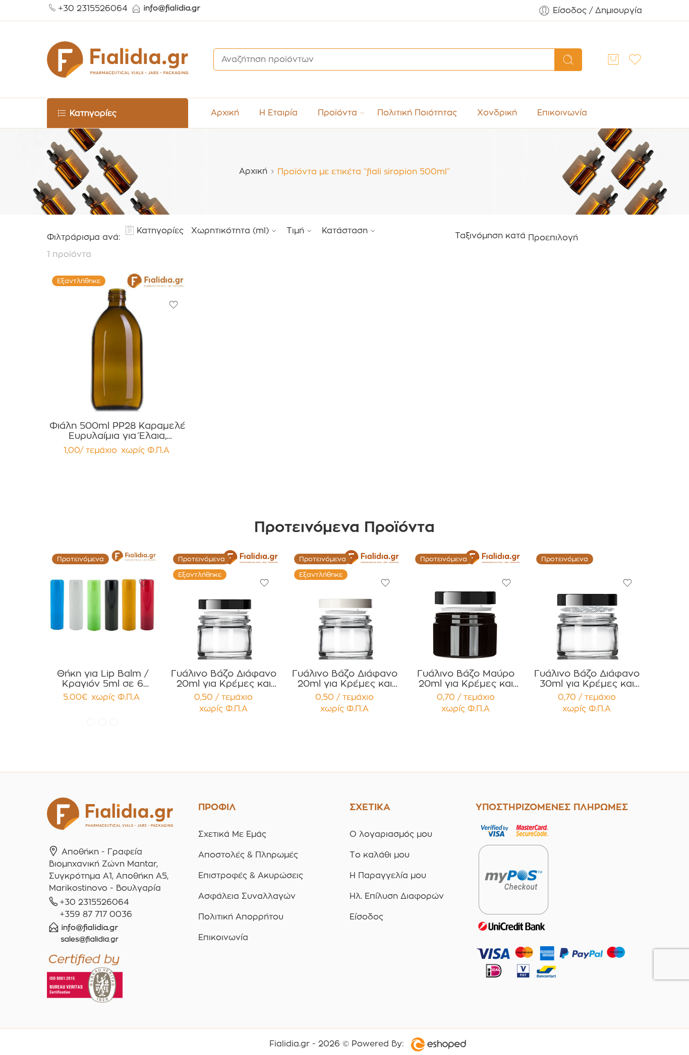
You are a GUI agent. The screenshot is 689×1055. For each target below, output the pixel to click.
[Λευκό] (102, 722)
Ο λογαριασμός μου (391, 834)
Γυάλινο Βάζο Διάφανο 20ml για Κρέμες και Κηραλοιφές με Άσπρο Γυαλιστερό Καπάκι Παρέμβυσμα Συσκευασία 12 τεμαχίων (344, 679)
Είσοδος (366, 916)
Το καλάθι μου (380, 854)
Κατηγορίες (160, 230)
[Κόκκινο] (90, 722)
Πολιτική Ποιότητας (417, 112)
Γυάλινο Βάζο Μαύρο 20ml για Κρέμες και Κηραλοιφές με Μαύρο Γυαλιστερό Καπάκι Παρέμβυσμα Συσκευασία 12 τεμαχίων (466, 679)
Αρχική (225, 112)
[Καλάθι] (613, 59)
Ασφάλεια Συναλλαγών (247, 896)
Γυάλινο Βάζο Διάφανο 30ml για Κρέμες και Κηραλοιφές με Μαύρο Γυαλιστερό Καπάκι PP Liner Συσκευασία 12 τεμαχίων (587, 679)
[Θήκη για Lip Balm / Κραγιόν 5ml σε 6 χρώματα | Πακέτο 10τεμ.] (102, 604)
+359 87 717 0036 (96, 914)
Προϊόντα (337, 112)
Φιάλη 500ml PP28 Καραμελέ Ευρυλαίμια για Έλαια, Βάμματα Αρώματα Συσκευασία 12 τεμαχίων (117, 431)
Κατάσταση (345, 230)
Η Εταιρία (278, 112)
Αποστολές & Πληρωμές (248, 854)
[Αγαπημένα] (173, 305)
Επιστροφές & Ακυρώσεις (250, 875)
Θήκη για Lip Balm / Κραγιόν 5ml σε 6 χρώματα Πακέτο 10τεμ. (102, 679)
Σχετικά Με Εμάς (232, 834)
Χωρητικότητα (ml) (230, 230)
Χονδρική (497, 112)
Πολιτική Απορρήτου (240, 916)
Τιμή (295, 230)
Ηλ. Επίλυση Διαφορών (397, 896)
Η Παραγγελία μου (388, 875)
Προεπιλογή (553, 237)
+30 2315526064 (93, 8)
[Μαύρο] (114, 722)
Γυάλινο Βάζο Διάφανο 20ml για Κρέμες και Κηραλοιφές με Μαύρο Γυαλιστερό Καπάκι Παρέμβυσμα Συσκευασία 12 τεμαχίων (223, 679)
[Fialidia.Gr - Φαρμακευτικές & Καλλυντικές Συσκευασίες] (117, 59)
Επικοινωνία (562, 112)
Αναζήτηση (568, 60)
